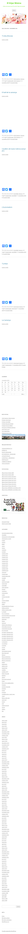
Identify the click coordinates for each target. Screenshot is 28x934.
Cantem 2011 (5, 555)
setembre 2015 (5, 782)
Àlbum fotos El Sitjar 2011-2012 (9, 478)
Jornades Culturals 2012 (7, 634)
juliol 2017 (4, 750)
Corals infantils (5, 600)
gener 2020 (4, 720)
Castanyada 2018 (6, 576)
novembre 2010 (5, 872)
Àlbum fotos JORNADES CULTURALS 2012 (11, 489)
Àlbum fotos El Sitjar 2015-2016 (9, 486)
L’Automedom (7, 207)
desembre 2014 (5, 791)
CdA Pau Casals (5, 582)
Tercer (3, 707)
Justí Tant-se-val (5, 429)
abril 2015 (4, 786)
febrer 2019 (4, 728)
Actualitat (4, 535)
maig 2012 (4, 842)
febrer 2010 (4, 885)
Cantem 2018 (5, 568)
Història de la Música (7, 625)
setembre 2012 (5, 835)
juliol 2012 (4, 838)
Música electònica (6, 657)
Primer (3, 690)
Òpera (3, 677)
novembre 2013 (5, 812)
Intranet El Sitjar (5, 522)
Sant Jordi (4, 700)
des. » (22, 394)
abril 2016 (4, 773)
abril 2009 (4, 896)
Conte (3, 595)
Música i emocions (6, 660)
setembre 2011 (5, 857)
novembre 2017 (5, 745)
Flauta (3, 621)
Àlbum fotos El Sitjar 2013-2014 (9, 482)
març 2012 (4, 846)
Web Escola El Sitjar (6, 523)
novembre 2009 (5, 891)
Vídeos (3, 709)
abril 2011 (4, 863)
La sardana (4, 643)
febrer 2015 (4, 788)
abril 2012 (4, 844)
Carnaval (4, 572)
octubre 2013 (5, 814)
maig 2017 (4, 754)
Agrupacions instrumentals (8, 537)
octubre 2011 (5, 855)
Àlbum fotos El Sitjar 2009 (8, 474)
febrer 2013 (4, 825)
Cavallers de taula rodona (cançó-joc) (14, 150)
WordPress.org (5, 921)
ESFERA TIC (4, 450)
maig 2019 (4, 724)
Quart (3, 696)
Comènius (4, 591)
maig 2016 (4, 771)
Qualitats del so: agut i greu (8, 694)
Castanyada (10, 81)
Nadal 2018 (4, 668)
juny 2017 (4, 752)
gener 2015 (4, 790)
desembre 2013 (5, 810)
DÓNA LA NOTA (5, 608)
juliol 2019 (4, 722)
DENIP (3, 604)
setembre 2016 (5, 767)
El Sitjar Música (14, 3)
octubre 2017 (5, 746)
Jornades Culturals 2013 (7, 636)
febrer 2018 (4, 739)
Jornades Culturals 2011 (7, 632)
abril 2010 (4, 881)
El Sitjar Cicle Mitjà (6, 422)
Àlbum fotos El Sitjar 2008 (8, 473)
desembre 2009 (5, 889)
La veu (3, 647)
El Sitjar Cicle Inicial (6, 420)
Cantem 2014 (5, 561)
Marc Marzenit (5, 653)
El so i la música (5, 613)
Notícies (4, 675)
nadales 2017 (5, 671)
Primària (4, 688)
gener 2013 (4, 827)
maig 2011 (4, 861)
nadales (4, 670)
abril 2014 (4, 803)
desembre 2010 (5, 870)
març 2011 (4, 865)
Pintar (3, 681)
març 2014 (4, 805)
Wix (3, 711)
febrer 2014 (4, 806)
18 (12, 388)
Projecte (4, 692)
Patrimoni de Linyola (6, 433)
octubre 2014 (5, 795)
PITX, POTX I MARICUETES (8, 683)
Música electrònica (6, 658)
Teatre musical (5, 705)
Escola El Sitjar (14, 82)
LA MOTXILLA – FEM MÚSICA (8, 458)
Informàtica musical (6, 627)
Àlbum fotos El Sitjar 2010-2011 (9, 476)
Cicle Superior (17, 79)
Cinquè (3, 589)
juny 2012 (4, 840)
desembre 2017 (5, 743)
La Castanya (6, 320)
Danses (22, 79)
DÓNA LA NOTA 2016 (6, 610)
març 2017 (4, 758)
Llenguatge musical (6, 651)
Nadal (3, 662)
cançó (3, 546)
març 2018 (4, 737)
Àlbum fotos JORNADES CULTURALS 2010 (11, 488)
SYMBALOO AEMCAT (6, 461)
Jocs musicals (5, 630)
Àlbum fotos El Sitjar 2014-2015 (9, 484)
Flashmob (4, 619)
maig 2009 (4, 895)
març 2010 (4, 883)
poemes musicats (6, 686)
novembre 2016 (5, 763)
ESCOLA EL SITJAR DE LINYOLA (8, 427)
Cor (3, 598)
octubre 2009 (5, 893)
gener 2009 (4, 900)
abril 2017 (4, 756)
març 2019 (4, 726)
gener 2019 (4, 730)
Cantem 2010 (5, 553)
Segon (3, 701)
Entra (3, 916)
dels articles (6, 918)
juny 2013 (4, 818)
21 (22, 388)
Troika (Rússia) (7, 36)
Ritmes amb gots (6, 698)
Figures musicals (6, 617)
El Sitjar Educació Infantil (7, 424)
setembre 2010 (5, 876)
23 (5, 390)
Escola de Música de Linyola (8, 615)
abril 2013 (4, 821)
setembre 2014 (5, 797)
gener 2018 (4, 741)
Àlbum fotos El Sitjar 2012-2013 (9, 480)
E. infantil (4, 612)
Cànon (3, 548)
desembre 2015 (5, 778)
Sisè (3, 703)
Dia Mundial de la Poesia (8, 606)
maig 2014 (4, 801)
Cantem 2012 (5, 557)
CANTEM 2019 (5, 570)
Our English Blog (5, 431)
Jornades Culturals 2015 (7, 640)
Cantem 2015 (5, 563)
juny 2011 (4, 859)
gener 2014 (4, 808)
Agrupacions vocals (6, 538)
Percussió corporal (6, 679)
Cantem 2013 (5, 559)
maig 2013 (4, 820)
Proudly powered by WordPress (9, 931)
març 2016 (4, 775)
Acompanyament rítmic (7, 533)
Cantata (4, 552)
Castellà (4, 578)
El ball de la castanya (9, 92)
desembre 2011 (5, 851)
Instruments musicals (7, 628)
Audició (3, 542)
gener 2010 (4, 887)
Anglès (3, 540)
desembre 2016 (5, 761)
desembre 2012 (5, 829)
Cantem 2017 (5, 567)
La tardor (4, 645)
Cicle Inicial (16, 306)
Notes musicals (5, 673)
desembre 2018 (5, 731)
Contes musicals (6, 597)
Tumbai (5, 264)
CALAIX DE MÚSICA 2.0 (7, 448)
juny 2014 (4, 799)
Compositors (5, 593)
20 (18, 388)
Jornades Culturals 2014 (7, 638)
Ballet (3, 544)
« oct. (3, 394)
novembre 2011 (5, 853)
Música (3, 655)
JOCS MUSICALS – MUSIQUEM (8, 454)
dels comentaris (7, 920)
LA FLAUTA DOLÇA (6, 456)
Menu (14, 10)
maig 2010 (4, 880)
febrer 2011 (4, 866)
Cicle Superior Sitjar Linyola (8, 418)
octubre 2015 (5, 780)
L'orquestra (4, 642)
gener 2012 (4, 850)
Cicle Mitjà (16, 193)
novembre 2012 (5, 831)
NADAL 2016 (4, 666)
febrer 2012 (4, 848)
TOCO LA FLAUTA (6, 463)
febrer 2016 (4, 776)
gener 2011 (4, 868)
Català (3, 580)
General (4, 623)
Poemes (4, 685)
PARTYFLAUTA (5, 459)
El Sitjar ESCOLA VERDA (7, 425)
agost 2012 (4, 836)
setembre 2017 (5, 748)
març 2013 (4, 823)
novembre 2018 (5, 733)
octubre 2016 (5, 765)
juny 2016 (4, 769)
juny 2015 (4, 784)
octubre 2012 (5, 833)
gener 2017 (4, 760)
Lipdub (3, 649)
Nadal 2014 (4, 664)
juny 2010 (4, 878)
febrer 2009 (4, 898)
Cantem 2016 (5, 565)
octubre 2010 (5, 874)
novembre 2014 (5, 793)
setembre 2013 (5, 816)
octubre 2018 (5, 735)
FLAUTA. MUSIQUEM (6, 452)
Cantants (4, 550)
